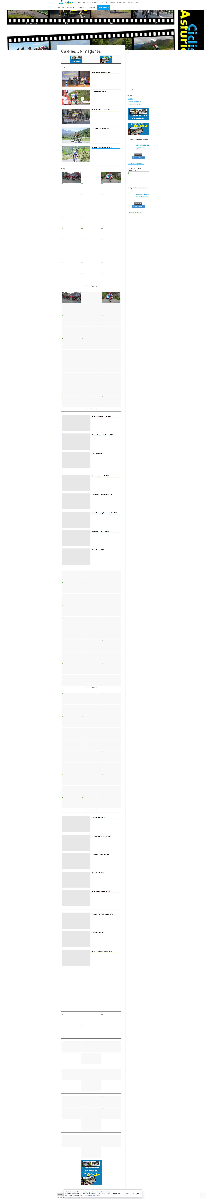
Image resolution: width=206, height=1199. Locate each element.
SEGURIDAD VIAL (121, 2)
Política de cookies (95, 1195)
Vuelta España (82, 7)
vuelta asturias (92, 7)
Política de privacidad (134, 104)
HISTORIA (112, 2)
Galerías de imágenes (103, 7)
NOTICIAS (85, 2)
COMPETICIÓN (93, 2)
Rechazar (126, 1193)
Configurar (136, 1193)
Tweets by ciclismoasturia (136, 163)
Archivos (130, 98)
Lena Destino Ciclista (133, 2)
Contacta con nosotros (135, 212)
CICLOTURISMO (104, 2)
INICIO (79, 2)
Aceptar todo (116, 1193)
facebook (60, 1194)
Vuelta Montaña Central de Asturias (66, 7)
